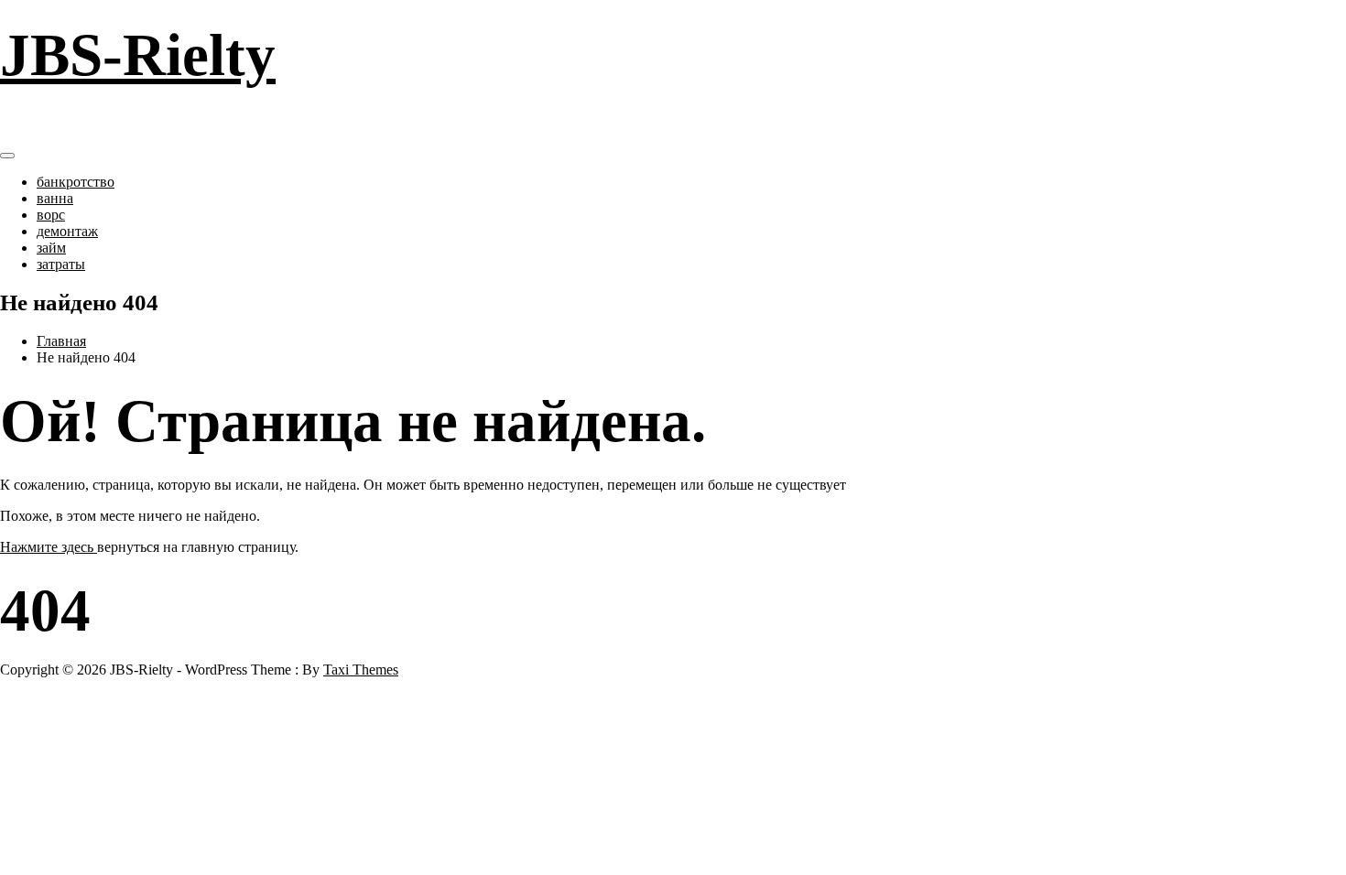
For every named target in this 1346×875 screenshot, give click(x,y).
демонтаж (67, 231)
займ (51, 247)
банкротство (75, 181)
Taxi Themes (360, 669)
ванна (55, 198)
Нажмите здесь (48, 547)
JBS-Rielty (138, 55)
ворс (51, 214)
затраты (61, 264)
